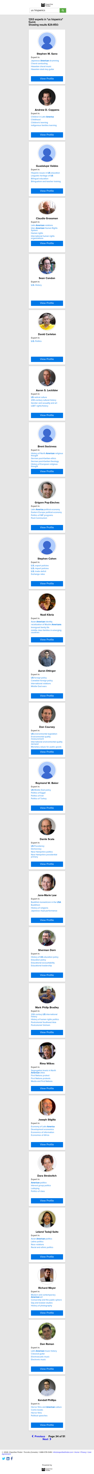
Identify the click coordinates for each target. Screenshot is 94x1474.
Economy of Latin (43, 1127)
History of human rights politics (45, 1019)
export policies (40, 566)
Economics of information (42, 1132)
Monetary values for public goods (46, 747)
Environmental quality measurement (41, 738)
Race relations (37, 1244)
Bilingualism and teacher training (46, 181)
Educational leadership (41, 966)
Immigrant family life (40, 627)
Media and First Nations (42, 1081)
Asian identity (41, 622)
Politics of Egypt (38, 793)
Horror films (36, 1413)
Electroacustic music (40, 1357)
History (36, 285)
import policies (40, 568)
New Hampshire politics (42, 852)
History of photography (41, 1306)
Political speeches (39, 1416)
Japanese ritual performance (44, 911)
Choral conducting (39, 63)
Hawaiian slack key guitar (42, 69)
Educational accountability (43, 963)
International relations (41, 683)
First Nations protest (40, 1075)
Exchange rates (38, 574)
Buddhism (35, 905)
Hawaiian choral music (41, 66)
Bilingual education (39, 179)
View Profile (47, 78)
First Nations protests (40, 1078)
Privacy (83, 1452)
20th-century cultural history (43, 400)
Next (45, 1439)
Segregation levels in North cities (43, 1071)
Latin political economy (45, 509)
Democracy (36, 849)
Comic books (37, 1410)
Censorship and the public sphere (46, 1300)
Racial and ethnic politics (42, 1247)
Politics (36, 341)
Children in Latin (42, 117)
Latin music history (44, 1351)
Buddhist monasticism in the (46, 902)
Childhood (36, 120)
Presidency (37, 846)
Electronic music (38, 1359)
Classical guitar (38, 1354)
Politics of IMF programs (42, 515)
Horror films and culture (46, 1407)
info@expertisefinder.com (63, 1452)
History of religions (39, 908)
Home (76, 1452)
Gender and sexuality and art (44, 403)
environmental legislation (44, 734)
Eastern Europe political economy (46, 512)
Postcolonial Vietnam (40, 1025)
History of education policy (44, 957)
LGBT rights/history (39, 406)
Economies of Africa (40, 1135)
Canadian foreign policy (42, 681)
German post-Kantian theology (45, 461)
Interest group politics (41, 1185)
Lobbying (35, 1188)
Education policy (38, 960)
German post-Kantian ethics (43, 458)
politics (39, 1183)
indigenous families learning (44, 125)
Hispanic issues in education (45, 173)
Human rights (37, 233)
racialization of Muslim (46, 624)
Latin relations (42, 225)
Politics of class (38, 1191)
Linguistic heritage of (42, 176)
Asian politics (41, 1239)
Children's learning (39, 123)
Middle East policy (41, 790)
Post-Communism (39, 518)
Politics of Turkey (39, 799)
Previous (40, 1436)
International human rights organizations (43, 237)
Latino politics (37, 1242)
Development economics (42, 1129)
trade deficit (38, 571)
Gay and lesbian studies (42, 1303)
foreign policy (39, 678)
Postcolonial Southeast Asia (43, 1022)
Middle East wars (39, 686)
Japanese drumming (45, 61)
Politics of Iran (37, 796)
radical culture (39, 397)
